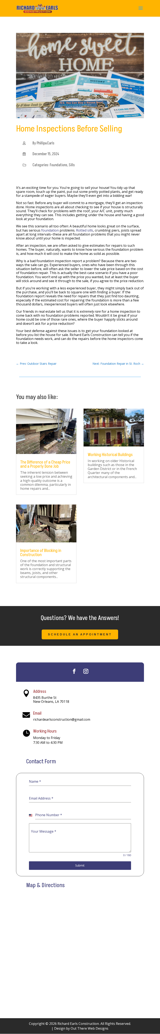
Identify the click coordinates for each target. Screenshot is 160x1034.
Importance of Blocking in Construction (40, 553)
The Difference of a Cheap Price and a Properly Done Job (45, 464)
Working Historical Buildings (110, 455)
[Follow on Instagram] (86, 671)
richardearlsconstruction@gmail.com (61, 719)
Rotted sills (84, 230)
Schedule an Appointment (80, 634)
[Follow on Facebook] (74, 671)
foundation (50, 230)
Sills (72, 165)
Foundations (58, 165)
